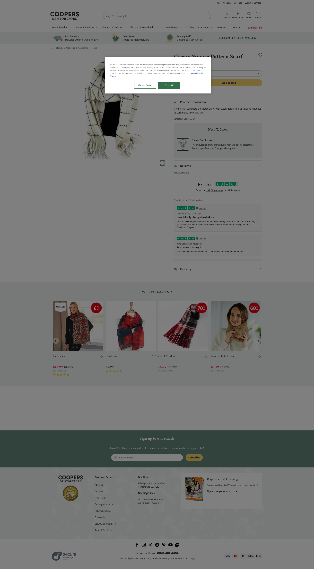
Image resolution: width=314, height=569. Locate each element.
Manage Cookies (145, 85)
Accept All (169, 85)
